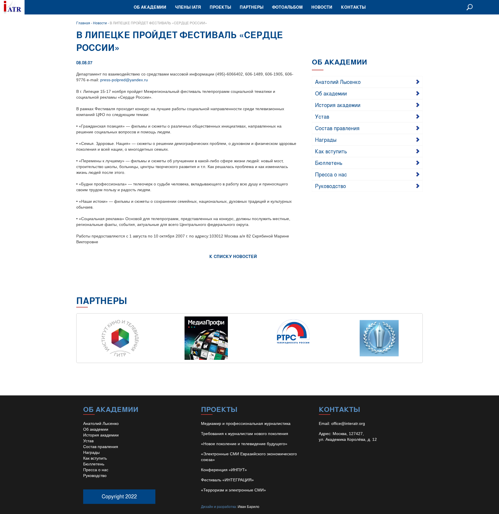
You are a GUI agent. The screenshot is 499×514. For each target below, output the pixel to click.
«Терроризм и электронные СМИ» (233, 490)
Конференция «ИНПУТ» (224, 469)
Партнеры (251, 7)
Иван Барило (248, 507)
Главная (83, 22)
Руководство (330, 185)
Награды (325, 139)
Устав (322, 116)
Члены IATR (188, 7)
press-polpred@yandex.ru (124, 80)
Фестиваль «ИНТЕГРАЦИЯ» (227, 480)
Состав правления (337, 128)
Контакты (353, 7)
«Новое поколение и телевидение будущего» (244, 443)
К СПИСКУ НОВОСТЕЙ (233, 256)
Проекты (220, 7)
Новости (321, 7)
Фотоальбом (287, 7)
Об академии (150, 7)
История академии (337, 104)
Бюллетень (328, 162)
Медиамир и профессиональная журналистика (246, 423)
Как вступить (331, 151)
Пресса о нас (331, 174)
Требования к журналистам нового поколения (244, 433)
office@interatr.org (348, 423)
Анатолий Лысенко (338, 81)
